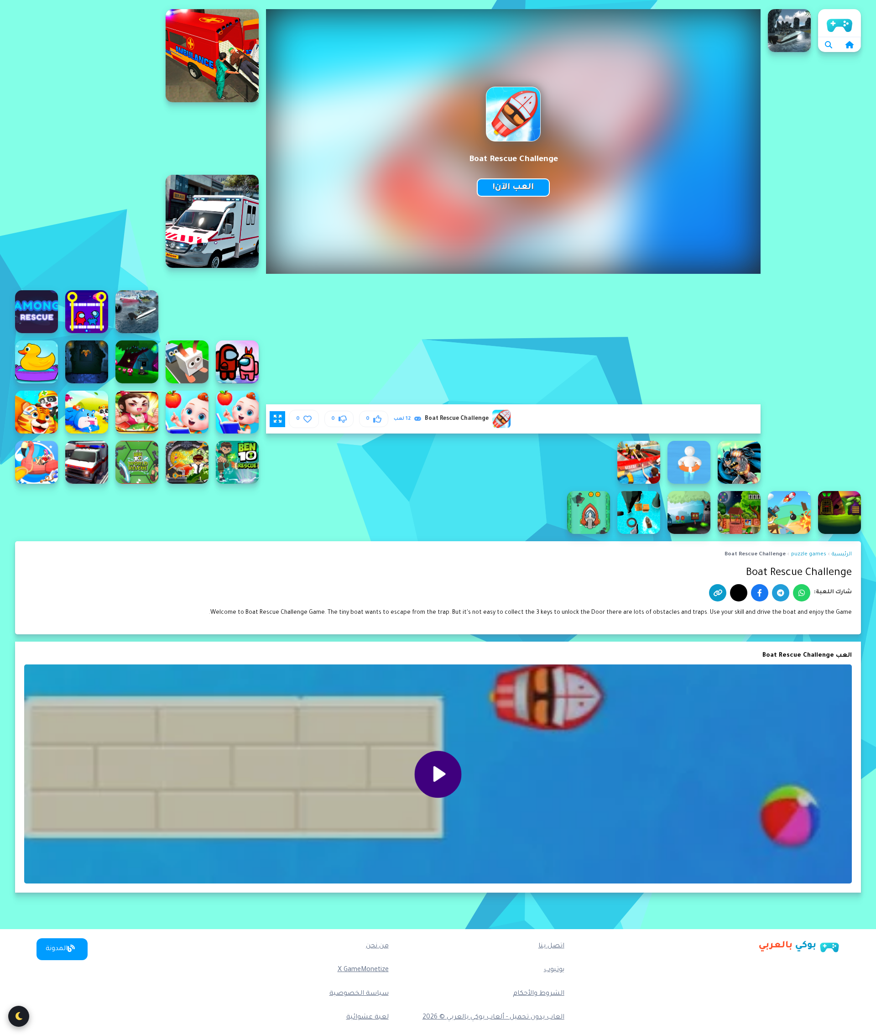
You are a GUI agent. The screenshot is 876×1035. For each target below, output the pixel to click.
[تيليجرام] (780, 592)
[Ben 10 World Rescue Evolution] (136, 462)
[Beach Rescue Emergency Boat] (638, 462)
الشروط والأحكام (538, 994)
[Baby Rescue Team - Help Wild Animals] (36, 412)
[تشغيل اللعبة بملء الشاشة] (277, 419)
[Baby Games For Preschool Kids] (36, 361)
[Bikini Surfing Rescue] (36, 462)
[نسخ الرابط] (717, 592)
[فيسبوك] (759, 592)
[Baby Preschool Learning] (237, 412)
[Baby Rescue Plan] (136, 412)
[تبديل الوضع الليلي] (18, 1016)
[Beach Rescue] (688, 462)
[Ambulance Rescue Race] (212, 221)
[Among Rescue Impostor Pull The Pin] (86, 311)
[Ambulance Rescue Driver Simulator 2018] (212, 55)
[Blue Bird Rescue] (739, 512)
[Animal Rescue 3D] (187, 361)
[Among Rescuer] (36, 311)
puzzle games (808, 555)
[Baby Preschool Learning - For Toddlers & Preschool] (187, 412)
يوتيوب (554, 970)
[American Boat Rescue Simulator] (136, 311)
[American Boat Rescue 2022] (789, 30)
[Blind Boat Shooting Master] (789, 512)
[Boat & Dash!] (638, 512)
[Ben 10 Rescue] (237, 462)
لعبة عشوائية (367, 1017)
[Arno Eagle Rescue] (136, 361)
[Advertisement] (86, 146)
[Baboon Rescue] (86, 361)
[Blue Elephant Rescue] (688, 512)
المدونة (57, 949)
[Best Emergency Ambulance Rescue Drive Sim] (86, 462)
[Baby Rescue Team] (86, 412)
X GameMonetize (363, 970)
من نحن (377, 946)
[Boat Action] (588, 512)
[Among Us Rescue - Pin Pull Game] (237, 361)
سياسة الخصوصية (359, 994)
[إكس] (738, 592)
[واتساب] (801, 592)
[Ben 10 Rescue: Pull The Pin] (187, 462)
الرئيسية (839, 23)
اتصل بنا (551, 946)
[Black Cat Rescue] (839, 512)
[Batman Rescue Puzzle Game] (739, 462)
